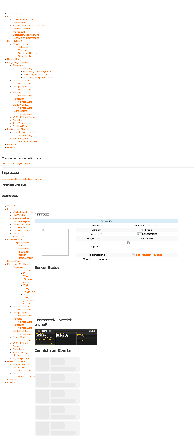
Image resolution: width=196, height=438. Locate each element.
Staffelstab (19, 22)
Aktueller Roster (27, 53)
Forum (11, 147)
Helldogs (23, 47)
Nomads (17, 92)
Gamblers (18, 120)
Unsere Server (21, 28)
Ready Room (14, 59)
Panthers (18, 98)
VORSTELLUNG (27, 141)
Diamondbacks (21, 80)
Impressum (19, 31)
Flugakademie (21, 44)
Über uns (12, 16)
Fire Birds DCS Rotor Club (28, 132)
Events (11, 144)
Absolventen (25, 56)
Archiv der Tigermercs (26, 38)
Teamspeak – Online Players (29, 25)
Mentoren (23, 50)
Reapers (18, 65)
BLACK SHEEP (21, 104)
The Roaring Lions (23, 123)
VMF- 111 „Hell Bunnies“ (26, 117)
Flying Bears (20, 111)
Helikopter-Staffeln (18, 129)
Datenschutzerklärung (26, 34)
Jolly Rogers (20, 86)
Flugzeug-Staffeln (18, 62)
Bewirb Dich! (14, 41)
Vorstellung (25, 68)
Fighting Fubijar (21, 126)
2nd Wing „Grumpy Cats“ (37, 71)
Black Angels (20, 138)
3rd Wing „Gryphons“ (35, 74)
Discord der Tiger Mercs (16, 163)
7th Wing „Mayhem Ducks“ (38, 77)
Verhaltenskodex (23, 19)
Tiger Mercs (14, 13)
